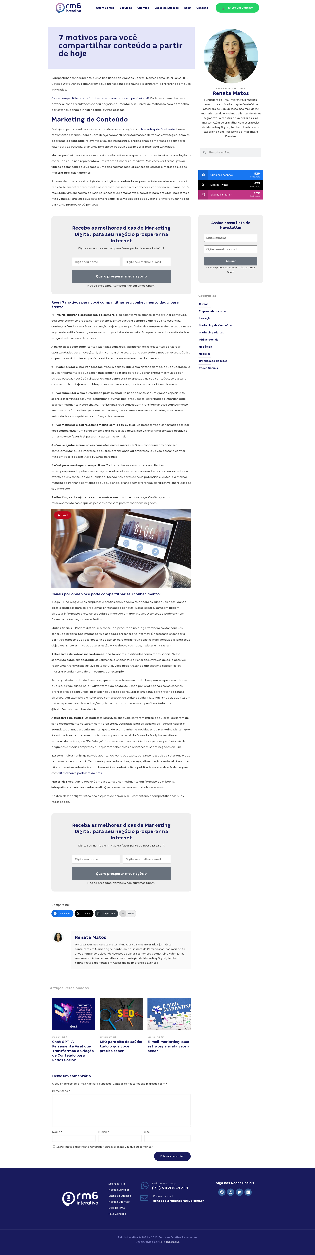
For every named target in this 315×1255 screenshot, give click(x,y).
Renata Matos (90, 937)
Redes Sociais (208, 368)
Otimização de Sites (213, 360)
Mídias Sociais (208, 339)
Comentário (61, 1091)
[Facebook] (221, 1192)
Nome (57, 1132)
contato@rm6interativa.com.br (178, 1201)
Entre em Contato (240, 7)
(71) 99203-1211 (170, 1188)
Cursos (203, 304)
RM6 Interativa (169, 1241)
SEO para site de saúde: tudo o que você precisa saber (121, 1046)
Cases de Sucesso (119, 1195)
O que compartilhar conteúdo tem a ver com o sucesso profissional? (100, 98)
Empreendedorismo (212, 311)
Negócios (205, 346)
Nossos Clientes (119, 1201)
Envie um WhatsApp (164, 1183)
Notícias (205, 353)
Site (147, 1132)
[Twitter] (239, 1192)
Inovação (205, 318)
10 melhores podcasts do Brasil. (81, 773)
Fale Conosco (117, 1213)
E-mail (103, 1132)
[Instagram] (230, 1192)
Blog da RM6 (116, 1207)
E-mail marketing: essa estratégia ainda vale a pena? (168, 1046)
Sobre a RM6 (116, 1183)
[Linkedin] (248, 1192)
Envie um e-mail (163, 1196)
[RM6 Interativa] (68, 8)
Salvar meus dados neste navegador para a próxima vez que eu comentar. (105, 1146)
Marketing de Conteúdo (158, 129)
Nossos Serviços (118, 1189)
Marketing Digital (211, 332)
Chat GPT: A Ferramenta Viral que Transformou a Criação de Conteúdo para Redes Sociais (73, 1051)
